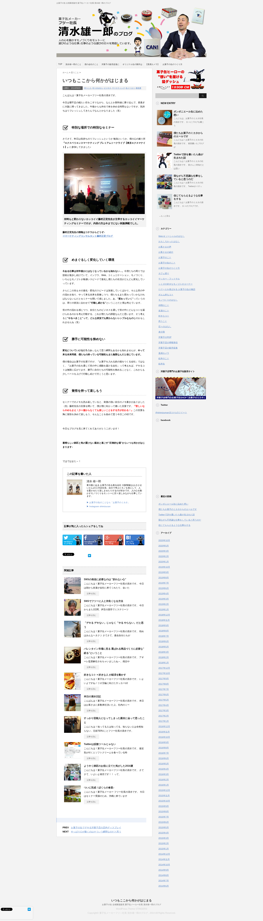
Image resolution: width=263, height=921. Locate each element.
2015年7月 (163, 817)
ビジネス (107, 88)
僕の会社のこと (91, 64)
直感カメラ (163, 353)
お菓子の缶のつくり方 (172, 64)
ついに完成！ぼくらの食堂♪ (99, 787)
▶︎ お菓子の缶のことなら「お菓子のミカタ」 (108, 502)
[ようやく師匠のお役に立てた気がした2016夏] (72, 779)
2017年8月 (163, 684)
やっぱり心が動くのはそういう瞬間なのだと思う (96, 831)
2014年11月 (164, 859)
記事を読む (91, 593)
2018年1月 (163, 662)
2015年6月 (163, 822)
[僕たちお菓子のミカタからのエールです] (164, 145)
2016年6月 (163, 758)
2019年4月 (163, 593)
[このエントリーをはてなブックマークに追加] (89, 555)
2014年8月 (163, 875)
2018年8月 (163, 631)
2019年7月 (163, 583)
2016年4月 (163, 769)
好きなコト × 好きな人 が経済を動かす (105, 674)
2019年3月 (163, 599)
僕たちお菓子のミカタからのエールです (177, 509)
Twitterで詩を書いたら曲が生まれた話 (176, 514)
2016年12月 (164, 726)
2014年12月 (164, 854)
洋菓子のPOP (164, 337)
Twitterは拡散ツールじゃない (100, 744)
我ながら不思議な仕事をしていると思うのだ (179, 520)
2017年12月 (164, 668)
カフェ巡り (163, 273)
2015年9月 (163, 806)
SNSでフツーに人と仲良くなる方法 (103, 601)
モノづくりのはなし (168, 300)
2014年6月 (163, 886)
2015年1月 (163, 848)
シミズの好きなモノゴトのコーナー (175, 284)
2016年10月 (164, 737)
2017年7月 (163, 689)
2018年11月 (164, 620)
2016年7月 (163, 753)
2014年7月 (163, 880)
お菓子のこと (164, 257)
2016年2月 (163, 779)
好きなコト (163, 316)
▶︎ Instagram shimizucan (98, 506)
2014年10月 (164, 864)
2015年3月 (163, 838)
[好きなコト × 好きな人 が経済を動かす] (72, 688)
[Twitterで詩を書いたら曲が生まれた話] (164, 167)
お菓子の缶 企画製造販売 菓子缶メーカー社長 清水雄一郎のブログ (131, 904)
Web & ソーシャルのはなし (171, 236)
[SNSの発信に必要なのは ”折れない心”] (72, 593)
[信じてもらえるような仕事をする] (164, 208)
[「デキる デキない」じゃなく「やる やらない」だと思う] (72, 636)
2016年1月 (163, 785)
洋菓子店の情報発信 (168, 342)
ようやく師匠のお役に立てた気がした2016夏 (108, 766)
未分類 (161, 332)
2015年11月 (164, 795)
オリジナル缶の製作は (132, 64)
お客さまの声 (164, 247)
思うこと (87, 88)
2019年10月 (164, 567)
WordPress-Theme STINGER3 (131, 908)
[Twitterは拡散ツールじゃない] (72, 757)
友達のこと (163, 310)
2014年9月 (163, 870)
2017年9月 (163, 678)
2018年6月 (163, 641)
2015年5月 (163, 827)
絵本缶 (161, 364)
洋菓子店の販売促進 (168, 348)
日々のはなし (97, 88)
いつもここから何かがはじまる (131, 900)
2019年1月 (163, 609)
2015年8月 (163, 811)
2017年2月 (163, 716)
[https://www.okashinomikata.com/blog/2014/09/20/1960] (134, 543)
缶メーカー (130, 88)
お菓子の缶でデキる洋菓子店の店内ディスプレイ (96, 827)
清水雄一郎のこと (73, 64)
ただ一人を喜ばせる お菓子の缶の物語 (176, 289)
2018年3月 (163, 652)
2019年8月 (163, 577)
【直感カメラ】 (152, 64)
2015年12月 (164, 790)
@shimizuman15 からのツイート (171, 412)
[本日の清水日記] (72, 710)
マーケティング (118, 88)
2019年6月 (163, 588)
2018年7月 (163, 636)
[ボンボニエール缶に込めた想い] (164, 124)
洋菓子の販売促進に (110, 64)
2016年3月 (163, 774)
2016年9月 (163, 742)
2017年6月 (163, 694)
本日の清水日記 (92, 696)
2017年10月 (164, 673)
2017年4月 (163, 705)
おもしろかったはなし (169, 241)
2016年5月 (163, 763)
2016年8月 (163, 747)
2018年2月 (163, 657)
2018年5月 (163, 646)
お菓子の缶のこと (166, 263)
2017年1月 (163, 721)
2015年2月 (163, 843)
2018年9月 (163, 625)
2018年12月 (164, 615)
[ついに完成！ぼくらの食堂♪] (72, 801)
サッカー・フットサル (169, 278)
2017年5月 (163, 700)
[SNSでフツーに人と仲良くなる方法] (72, 614)
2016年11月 (164, 732)
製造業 (138, 88)
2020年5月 (163, 545)
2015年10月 (164, 801)
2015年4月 (163, 833)
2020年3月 (163, 551)
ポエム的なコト (165, 294)
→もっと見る (164, 216)
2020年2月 (163, 556)
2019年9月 (163, 572)
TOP (60, 64)
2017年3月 (163, 710)
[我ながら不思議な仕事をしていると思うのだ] (164, 188)
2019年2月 (163, 604)
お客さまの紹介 (165, 252)
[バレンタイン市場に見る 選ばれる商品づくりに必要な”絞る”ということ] (72, 662)
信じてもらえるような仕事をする (174, 525)
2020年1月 (163, 561)
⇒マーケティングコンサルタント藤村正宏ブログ (88, 236)
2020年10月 (164, 540)
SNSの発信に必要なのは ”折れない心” (105, 579)
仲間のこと (163, 305)
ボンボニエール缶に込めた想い (173, 504)
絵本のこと (163, 358)
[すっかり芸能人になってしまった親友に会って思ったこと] (72, 731)
